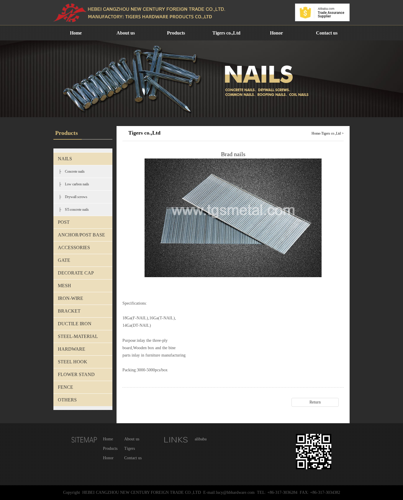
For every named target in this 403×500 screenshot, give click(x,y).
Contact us (327, 32)
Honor (276, 32)
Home (76, 32)
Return (315, 402)
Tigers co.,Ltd (226, 32)
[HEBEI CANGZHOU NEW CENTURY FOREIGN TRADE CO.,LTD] (141, 24)
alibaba (201, 439)
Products (176, 32)
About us (126, 32)
